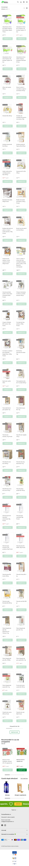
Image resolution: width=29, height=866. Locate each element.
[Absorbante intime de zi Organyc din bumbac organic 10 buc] (21, 19)
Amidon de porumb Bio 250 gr (7, 145)
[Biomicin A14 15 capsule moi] (22, 752)
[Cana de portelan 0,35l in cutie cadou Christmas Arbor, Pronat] (7, 285)
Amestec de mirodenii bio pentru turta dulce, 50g (21, 117)
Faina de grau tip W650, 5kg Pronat (20, 546)
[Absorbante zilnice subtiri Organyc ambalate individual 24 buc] (21, 50)
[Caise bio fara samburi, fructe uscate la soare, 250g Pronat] (7, 251)
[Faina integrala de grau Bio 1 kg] (21, 621)
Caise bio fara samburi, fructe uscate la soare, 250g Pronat (6, 261)
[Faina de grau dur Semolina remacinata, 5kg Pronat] (7, 508)
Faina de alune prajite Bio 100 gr (20, 489)
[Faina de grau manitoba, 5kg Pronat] (21, 508)
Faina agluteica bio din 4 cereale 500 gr (21, 381)
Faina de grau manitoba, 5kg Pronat (19, 517)
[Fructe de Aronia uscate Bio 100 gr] (21, 678)
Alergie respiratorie (20, 795)
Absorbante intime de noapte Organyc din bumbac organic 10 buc (7, 29)
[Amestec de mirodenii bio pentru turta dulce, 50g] (21, 108)
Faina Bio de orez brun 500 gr (6, 462)
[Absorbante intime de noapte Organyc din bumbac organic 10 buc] (7, 19)
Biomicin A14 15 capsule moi (20, 760)
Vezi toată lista (24, 778)
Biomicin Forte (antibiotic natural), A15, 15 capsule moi (7, 761)
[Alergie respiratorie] (20, 787)
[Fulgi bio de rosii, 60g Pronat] (21, 705)
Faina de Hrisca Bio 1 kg (21, 575)
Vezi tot (3, 743)
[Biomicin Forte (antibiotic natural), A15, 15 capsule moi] (7, 752)
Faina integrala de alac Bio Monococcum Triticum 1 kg (6, 631)
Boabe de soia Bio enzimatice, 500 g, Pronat (20, 201)
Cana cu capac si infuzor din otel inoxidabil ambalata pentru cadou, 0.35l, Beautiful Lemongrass (21, 262)
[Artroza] (7, 787)
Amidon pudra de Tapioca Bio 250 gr (20, 145)
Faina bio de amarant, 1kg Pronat (7, 435)
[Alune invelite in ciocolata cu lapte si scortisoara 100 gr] (21, 80)
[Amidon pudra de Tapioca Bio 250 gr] (21, 137)
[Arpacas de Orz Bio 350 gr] (21, 164)
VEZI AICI (15, 804)
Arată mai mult (14, 732)
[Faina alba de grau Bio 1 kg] (21, 400)
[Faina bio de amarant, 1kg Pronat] (7, 427)
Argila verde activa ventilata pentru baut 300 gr (7, 173)
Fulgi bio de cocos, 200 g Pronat (7, 713)
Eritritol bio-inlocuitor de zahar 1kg (20, 352)
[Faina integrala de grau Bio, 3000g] (7, 651)
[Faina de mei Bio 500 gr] (21, 594)
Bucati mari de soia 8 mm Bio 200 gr (21, 229)
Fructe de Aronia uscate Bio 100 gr (20, 686)
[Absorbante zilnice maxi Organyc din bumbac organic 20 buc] (7, 50)
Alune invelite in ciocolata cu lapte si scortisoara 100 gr (21, 89)
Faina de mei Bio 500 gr (21, 602)
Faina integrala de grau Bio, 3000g (6, 659)
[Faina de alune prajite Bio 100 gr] (21, 481)
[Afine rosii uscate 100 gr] (7, 80)
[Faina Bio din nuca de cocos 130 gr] (7, 481)
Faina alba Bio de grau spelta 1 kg (6, 408)
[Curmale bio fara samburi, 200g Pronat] (21, 315)
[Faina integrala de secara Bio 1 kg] (7, 678)
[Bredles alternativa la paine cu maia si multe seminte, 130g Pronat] (7, 221)
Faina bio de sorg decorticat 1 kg (20, 462)
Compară (7, 23)
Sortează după (4, 7)
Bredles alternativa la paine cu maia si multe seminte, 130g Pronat (7, 231)
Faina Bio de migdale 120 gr (21, 435)
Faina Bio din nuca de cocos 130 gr (6, 489)
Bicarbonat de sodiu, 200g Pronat (7, 200)
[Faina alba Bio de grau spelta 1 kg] (7, 400)
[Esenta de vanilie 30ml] (7, 374)
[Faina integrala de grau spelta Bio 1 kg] (21, 651)
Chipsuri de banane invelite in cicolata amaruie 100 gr (21, 293)
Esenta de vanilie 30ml (6, 381)
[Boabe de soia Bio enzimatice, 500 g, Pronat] (21, 192)
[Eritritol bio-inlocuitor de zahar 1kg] (21, 343)
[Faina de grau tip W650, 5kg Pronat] (21, 538)
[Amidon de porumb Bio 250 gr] (7, 137)
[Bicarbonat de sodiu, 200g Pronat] (7, 192)
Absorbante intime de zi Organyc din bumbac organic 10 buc (21, 29)
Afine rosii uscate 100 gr (6, 88)
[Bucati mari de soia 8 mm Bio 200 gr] (21, 221)
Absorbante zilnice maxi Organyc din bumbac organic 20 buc (7, 59)
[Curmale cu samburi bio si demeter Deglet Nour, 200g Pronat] (7, 343)
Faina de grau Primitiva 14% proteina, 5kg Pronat (7, 547)
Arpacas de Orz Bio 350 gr (21, 172)
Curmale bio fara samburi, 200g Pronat (20, 324)
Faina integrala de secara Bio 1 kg (6, 686)
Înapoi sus (14, 809)
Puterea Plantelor (7, 846)
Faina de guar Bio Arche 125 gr (6, 575)
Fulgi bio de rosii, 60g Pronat (20, 713)
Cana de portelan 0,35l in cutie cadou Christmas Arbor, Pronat (7, 294)
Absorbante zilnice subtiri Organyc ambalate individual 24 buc (21, 59)
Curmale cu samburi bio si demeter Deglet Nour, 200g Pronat (7, 353)
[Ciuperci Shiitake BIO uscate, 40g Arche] (7, 315)
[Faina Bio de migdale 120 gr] (21, 427)
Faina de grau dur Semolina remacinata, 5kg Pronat (6, 518)
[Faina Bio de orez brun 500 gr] (7, 454)
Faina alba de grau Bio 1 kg (20, 408)
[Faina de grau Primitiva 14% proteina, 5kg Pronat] (7, 538)
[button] (23, 2)
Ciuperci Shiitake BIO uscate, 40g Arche (6, 324)
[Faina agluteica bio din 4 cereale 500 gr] (21, 374)
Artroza (7, 795)
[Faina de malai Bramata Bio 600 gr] (7, 594)
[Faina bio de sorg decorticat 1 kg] (21, 454)
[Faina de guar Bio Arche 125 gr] (7, 567)
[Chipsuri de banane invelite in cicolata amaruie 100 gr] (21, 285)
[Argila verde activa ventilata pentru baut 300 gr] (7, 164)
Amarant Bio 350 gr (7, 115)
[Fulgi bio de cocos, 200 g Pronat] (7, 705)
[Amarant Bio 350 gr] (7, 108)
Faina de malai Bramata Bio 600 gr (7, 602)
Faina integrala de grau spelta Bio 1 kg (21, 659)
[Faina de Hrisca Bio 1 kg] (21, 567)
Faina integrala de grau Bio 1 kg (20, 629)
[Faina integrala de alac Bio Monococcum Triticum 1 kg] (7, 621)
